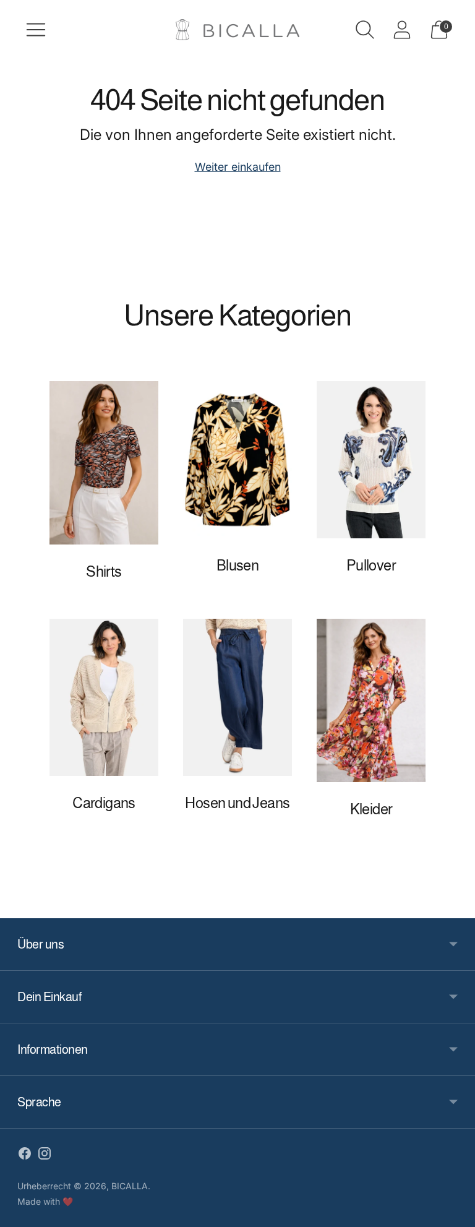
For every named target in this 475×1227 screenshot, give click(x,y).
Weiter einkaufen (238, 166)
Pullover (371, 565)
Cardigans (103, 802)
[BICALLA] (237, 30)
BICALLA (129, 1186)
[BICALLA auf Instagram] (44, 1156)
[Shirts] (103, 463)
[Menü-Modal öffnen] (36, 29)
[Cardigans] (103, 697)
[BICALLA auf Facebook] (24, 1156)
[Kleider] (371, 700)
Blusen (237, 565)
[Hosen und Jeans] (237, 697)
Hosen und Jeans (237, 802)
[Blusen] (237, 459)
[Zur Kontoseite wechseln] (402, 29)
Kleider (371, 809)
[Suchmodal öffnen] (365, 29)
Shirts (103, 571)
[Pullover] (371, 459)
